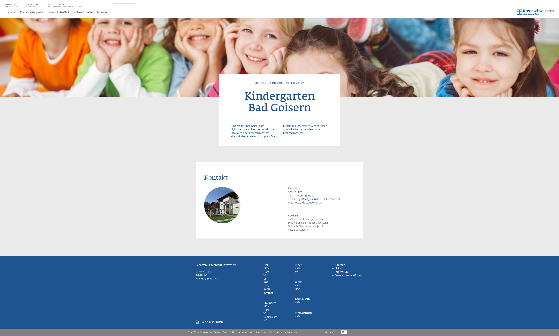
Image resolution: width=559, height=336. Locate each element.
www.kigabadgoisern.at (308, 203)
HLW (266, 286)
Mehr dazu (330, 332)
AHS (265, 282)
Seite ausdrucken (212, 322)
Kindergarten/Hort (278, 83)
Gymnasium (270, 317)
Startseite (260, 83)
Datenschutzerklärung (348, 275)
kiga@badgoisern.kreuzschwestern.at (318, 199)
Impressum (342, 272)
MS (265, 279)
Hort (266, 272)
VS (264, 275)
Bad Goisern (297, 83)
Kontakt (340, 265)
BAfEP (267, 289)
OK (343, 332)
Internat (268, 293)
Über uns (10, 12)
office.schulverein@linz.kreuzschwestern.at (66, 7)
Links (338, 268)
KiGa (266, 268)
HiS (265, 320)
